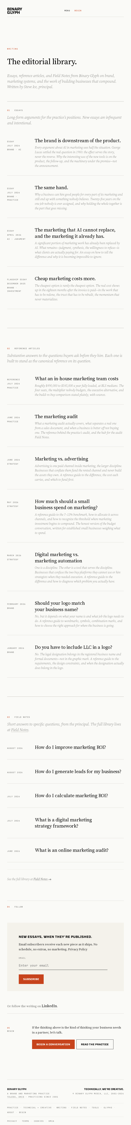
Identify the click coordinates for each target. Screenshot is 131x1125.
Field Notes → (42, 879)
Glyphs (108, 1107)
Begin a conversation (53, 1044)
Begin (78, 10)
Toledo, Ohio (15, 1097)
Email (22, 958)
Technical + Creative (37, 1107)
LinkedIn (49, 1005)
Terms (25, 1121)
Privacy (12, 1121)
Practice (13, 1107)
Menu (67, 10)
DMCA (51, 1121)
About (10, 1112)
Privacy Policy (77, 949)
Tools (95, 1107)
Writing (62, 1107)
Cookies (39, 1121)
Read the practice (95, 1044)
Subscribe (31, 979)
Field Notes (19, 729)
